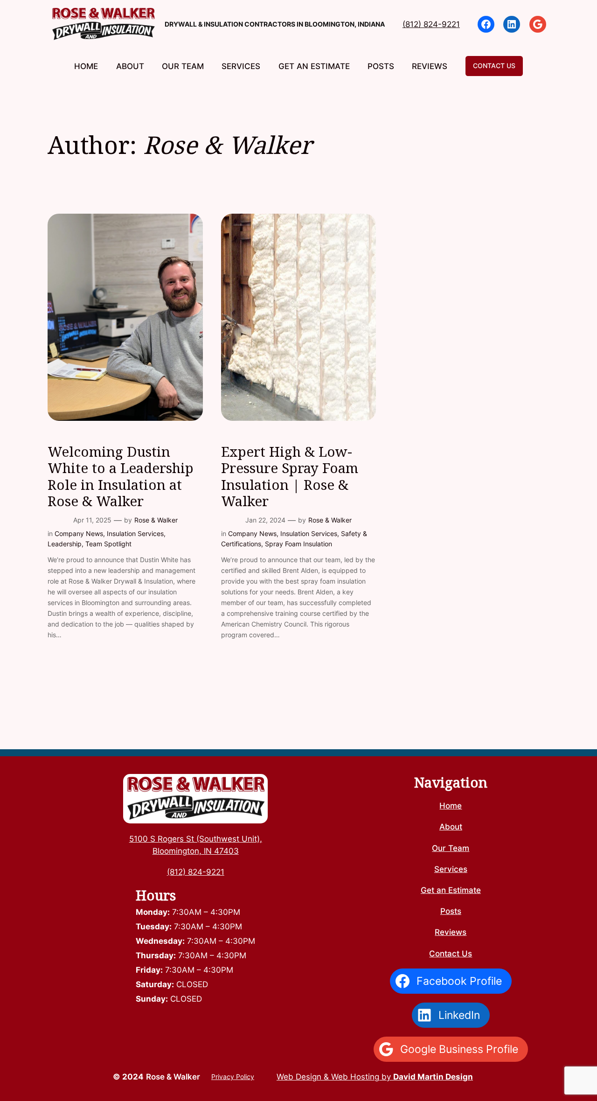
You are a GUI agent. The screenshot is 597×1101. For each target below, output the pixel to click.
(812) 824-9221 (431, 24)
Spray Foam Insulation (298, 544)
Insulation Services (135, 533)
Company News (79, 533)
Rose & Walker (156, 520)
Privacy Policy (232, 1076)
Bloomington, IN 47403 (196, 851)
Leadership (65, 544)
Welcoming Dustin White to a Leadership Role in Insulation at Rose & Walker (121, 476)
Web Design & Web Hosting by (375, 1076)
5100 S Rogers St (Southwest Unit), (195, 838)
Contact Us (494, 66)
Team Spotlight (108, 544)
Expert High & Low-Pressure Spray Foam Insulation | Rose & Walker (289, 476)
